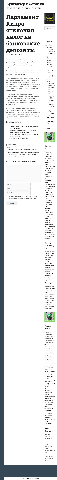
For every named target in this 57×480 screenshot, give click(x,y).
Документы (50, 56)
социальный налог (48, 413)
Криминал (51, 100)
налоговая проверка (48, 376)
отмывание (46, 402)
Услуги (15, 8)
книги (51, 367)
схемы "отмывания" (48, 415)
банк (45, 336)
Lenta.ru (22, 75)
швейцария (46, 421)
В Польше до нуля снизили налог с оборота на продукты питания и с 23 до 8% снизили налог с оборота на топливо (49, 259)
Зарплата (51, 92)
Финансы (51, 113)
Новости (14, 144)
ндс (51, 390)
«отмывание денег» (48, 334)
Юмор (48, 128)
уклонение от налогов (49, 419)
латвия (46, 369)
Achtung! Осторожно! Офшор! (19, 138)
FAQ (33, 8)
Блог (19, 8)
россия (47, 411)
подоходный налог (49, 408)
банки (48, 336)
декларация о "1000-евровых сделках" (48, 350)
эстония (48, 423)
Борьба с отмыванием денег (51, 85)
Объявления (50, 117)
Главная (9, 8)
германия (50, 342)
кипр (9, 146)
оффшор (23, 146)
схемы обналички (47, 417)
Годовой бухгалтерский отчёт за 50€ (48, 273)
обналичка (46, 394)
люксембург (51, 369)
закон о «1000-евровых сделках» (49, 356)
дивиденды (52, 352)
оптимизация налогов (49, 396)
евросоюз (46, 354)
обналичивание (48, 392)
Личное (49, 64)
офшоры (8, 147)
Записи (9, 144)
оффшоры (29, 146)
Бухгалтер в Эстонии (25, 4)
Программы (26, 8)
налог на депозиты (16, 146)
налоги (49, 374)
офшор (34, 146)
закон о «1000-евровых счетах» (49, 359)
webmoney (49, 332)
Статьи (49, 126)
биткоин (51, 336)
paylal (45, 332)
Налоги (50, 109)
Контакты (38, 8)
